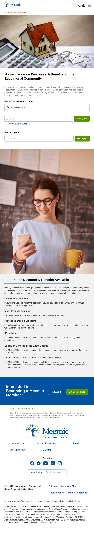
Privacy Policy (56, 493)
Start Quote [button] (82, 119)
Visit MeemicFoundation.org (14, 12)
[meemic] (12, 4)
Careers (47, 450)
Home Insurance (17, 107)
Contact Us (18, 443)
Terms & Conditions (76, 493)
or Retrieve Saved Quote (16, 124)
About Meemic (17, 450)
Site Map (53, 486)
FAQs (76, 443)
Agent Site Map (68, 486)
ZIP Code (10, 119)
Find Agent (82, 139)
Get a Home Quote (77, 392)
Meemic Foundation (47, 443)
